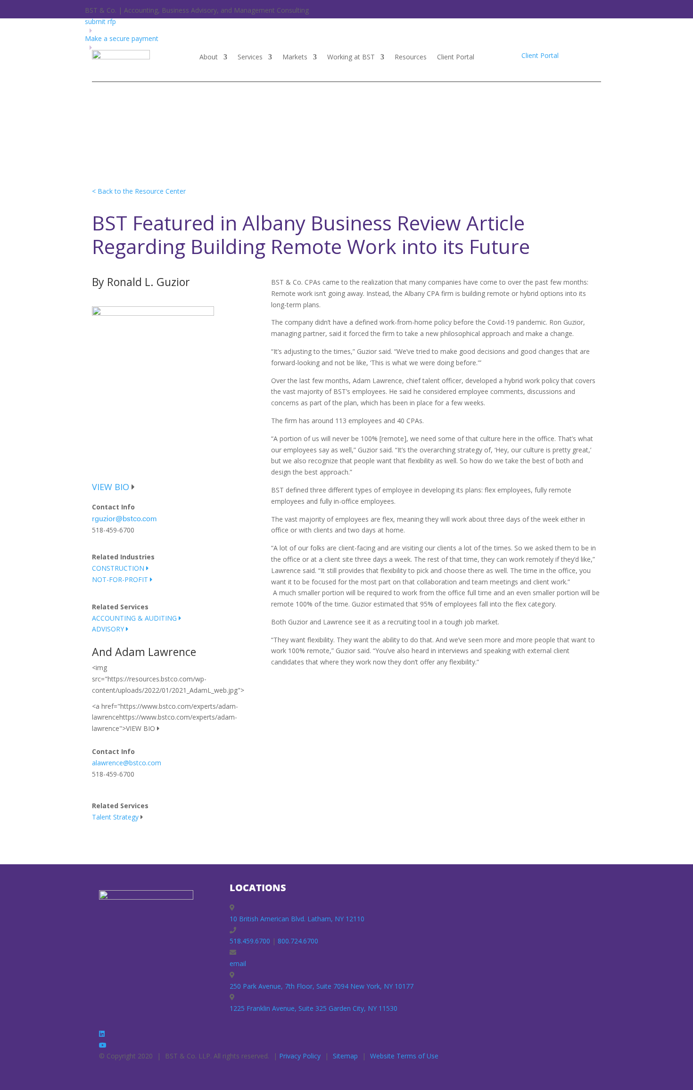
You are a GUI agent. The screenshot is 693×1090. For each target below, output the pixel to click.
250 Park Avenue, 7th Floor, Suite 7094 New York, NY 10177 (321, 986)
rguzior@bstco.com (124, 518)
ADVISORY (109, 628)
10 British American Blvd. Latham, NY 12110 (297, 918)
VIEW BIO (110, 486)
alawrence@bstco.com (126, 762)
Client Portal (455, 57)
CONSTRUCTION (119, 568)
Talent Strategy (115, 816)
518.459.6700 (250, 940)
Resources (411, 57)
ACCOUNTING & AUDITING (135, 618)
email (238, 963)
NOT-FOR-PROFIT (121, 579)
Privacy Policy (300, 1055)
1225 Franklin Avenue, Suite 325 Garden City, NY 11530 (313, 1008)
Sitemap (345, 1055)
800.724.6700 (298, 940)
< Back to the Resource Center (139, 191)
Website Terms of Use (404, 1055)
